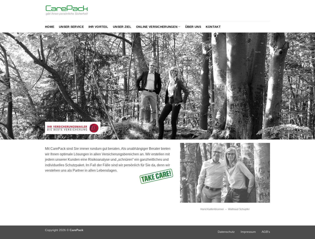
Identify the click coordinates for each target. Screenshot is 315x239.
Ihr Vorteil (98, 26)
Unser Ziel (122, 26)
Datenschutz (226, 231)
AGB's (266, 231)
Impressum (248, 231)
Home (49, 26)
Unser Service (71, 26)
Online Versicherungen (156, 26)
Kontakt (213, 26)
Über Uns (193, 26)
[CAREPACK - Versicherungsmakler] (75, 10)
